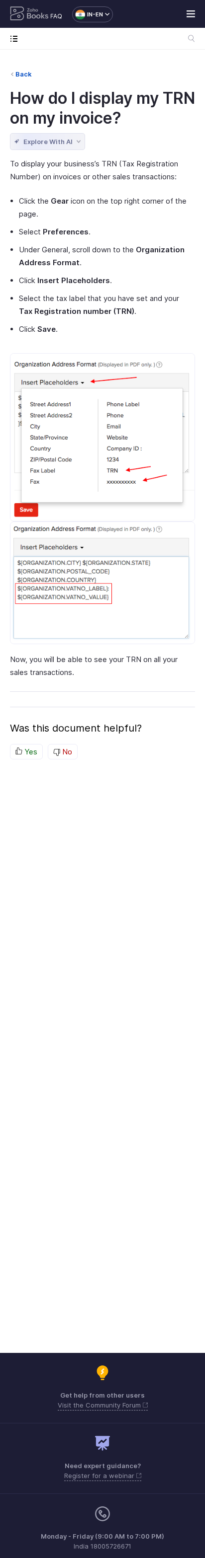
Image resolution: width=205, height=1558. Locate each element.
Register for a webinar (100, 1476)
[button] (87, 14)
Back (23, 74)
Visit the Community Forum (100, 1405)
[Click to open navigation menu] (16, 38)
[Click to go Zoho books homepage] (29, 14)
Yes (29, 751)
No (66, 751)
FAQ (56, 16)
